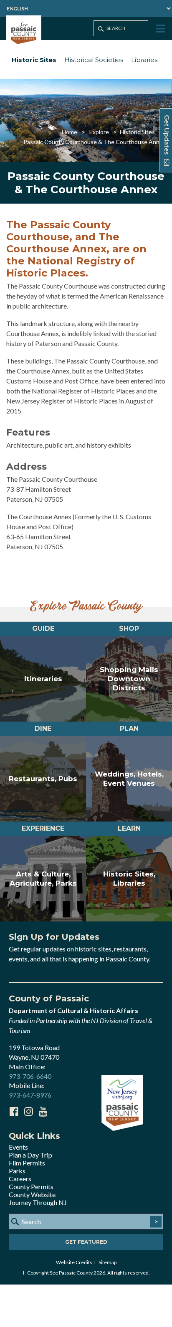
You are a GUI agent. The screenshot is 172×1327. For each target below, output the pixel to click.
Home (69, 131)
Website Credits (74, 1262)
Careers (20, 1179)
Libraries (144, 60)
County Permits (31, 1186)
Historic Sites (34, 60)
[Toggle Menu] (160, 29)
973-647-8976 (30, 1095)
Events (18, 1147)
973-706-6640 (30, 1076)
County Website (32, 1194)
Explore (99, 131)
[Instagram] (28, 1111)
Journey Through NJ (38, 1202)
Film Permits (27, 1163)
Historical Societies (93, 60)
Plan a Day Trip (30, 1155)
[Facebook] (14, 1111)
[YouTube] (43, 1111)
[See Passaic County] (23, 32)
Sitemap (107, 1262)
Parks (17, 1171)
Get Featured (86, 1242)
